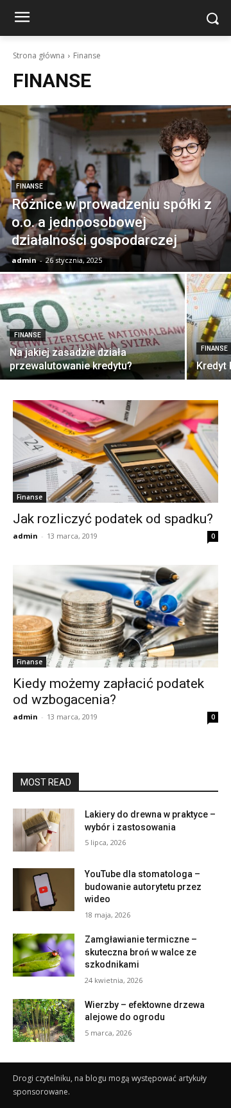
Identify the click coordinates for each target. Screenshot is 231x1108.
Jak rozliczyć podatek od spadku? (113, 518)
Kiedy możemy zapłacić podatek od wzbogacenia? (108, 691)
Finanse (29, 186)
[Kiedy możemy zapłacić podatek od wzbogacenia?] (115, 616)
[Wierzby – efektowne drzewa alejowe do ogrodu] (43, 1020)
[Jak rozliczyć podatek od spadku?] (115, 451)
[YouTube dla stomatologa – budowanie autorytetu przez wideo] (43, 889)
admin (25, 536)
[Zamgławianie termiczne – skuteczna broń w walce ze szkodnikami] (43, 955)
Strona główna (39, 55)
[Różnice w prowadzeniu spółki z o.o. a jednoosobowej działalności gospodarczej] (115, 188)
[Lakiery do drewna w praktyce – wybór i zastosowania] (43, 830)
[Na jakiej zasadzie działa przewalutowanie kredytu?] (92, 327)
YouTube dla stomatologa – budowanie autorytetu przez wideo (143, 886)
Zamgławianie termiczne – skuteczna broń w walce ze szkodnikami (141, 952)
